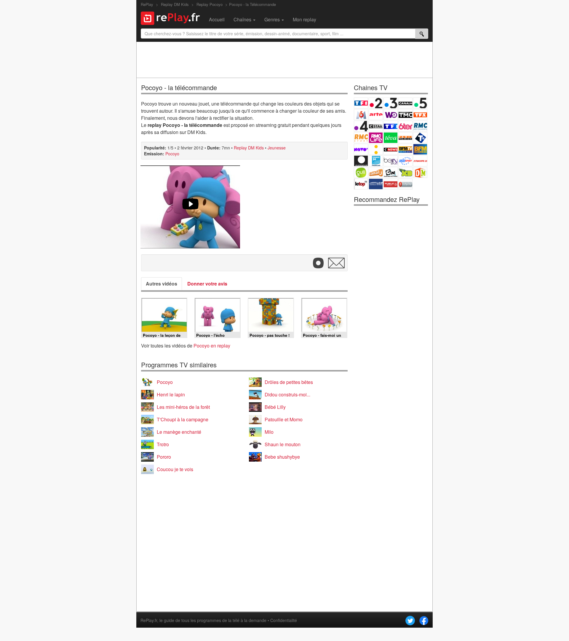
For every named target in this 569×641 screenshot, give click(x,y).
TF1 (361, 103)
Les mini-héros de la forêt (183, 407)
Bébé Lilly (275, 407)
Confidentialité (283, 620)
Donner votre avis (207, 283)
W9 (390, 114)
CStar (376, 126)
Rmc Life (376, 137)
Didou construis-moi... (287, 394)
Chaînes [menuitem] (243, 19)
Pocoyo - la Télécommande (252, 4)
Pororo (164, 456)
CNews (390, 149)
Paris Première (405, 137)
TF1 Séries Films (390, 126)
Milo (269, 431)
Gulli (361, 172)
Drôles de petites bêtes (289, 382)
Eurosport (405, 160)
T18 (420, 137)
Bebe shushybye (282, 456)
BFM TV (405, 149)
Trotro (163, 444)
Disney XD (405, 172)
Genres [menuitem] (272, 19)
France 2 (376, 103)
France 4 (361, 126)
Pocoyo (172, 154)
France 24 (376, 160)
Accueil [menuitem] (217, 19)
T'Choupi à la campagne (182, 419)
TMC (405, 114)
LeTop (361, 183)
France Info (376, 149)
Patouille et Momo (284, 419)
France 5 (420, 103)
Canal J (376, 172)
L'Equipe (420, 160)
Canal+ (405, 103)
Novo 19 (361, 149)
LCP (376, 183)
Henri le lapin (171, 394)
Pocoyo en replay (212, 345)
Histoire (405, 183)
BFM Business (420, 149)
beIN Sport (390, 160)
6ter (405, 126)
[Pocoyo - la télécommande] (190, 206)
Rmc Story (361, 137)
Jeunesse (277, 148)
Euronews (361, 160)
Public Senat (390, 183)
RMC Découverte (420, 126)
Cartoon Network (390, 172)
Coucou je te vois (175, 469)
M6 (361, 114)
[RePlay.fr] (172, 17)
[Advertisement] (284, 59)
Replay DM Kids (249, 148)
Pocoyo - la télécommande (179, 87)
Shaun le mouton (283, 444)
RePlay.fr (148, 620)
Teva (390, 137)
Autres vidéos (161, 283)
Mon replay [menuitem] (304, 19)
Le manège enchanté (179, 431)
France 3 (390, 103)
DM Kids (420, 172)
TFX (420, 114)
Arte (376, 114)
